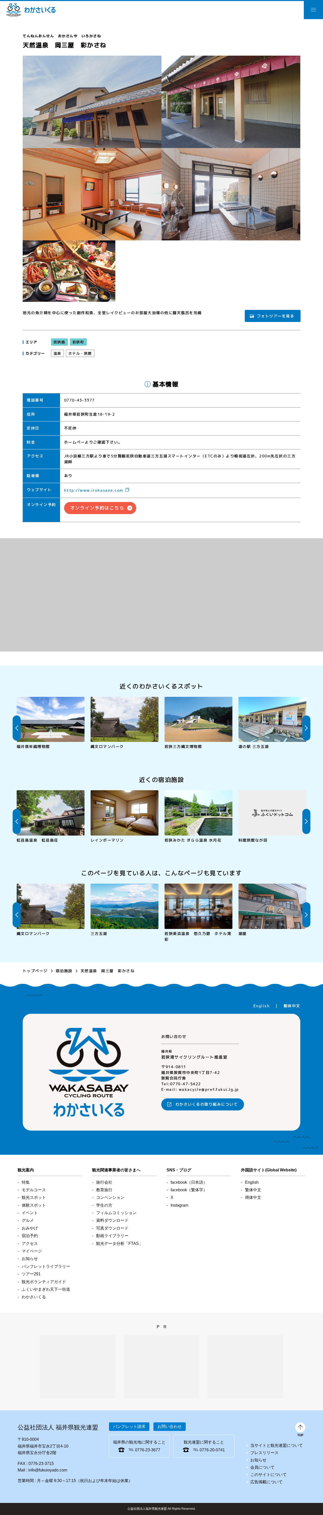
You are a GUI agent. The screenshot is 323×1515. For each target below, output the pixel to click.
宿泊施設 (64, 970)
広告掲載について (266, 1482)
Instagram (179, 1205)
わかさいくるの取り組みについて (206, 1104)
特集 (26, 1182)
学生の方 (104, 1205)
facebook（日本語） (189, 1182)
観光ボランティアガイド (44, 1282)
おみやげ (30, 1228)
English (261, 1006)
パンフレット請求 (129, 1426)
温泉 (57, 353)
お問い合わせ (169, 1426)
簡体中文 (253, 1197)
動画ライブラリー (112, 1236)
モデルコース (34, 1190)
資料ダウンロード (112, 1220)
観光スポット (34, 1197)
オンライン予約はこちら (97, 508)
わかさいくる (31, 10)
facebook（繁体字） (189, 1190)
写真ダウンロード (112, 1228)
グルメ (28, 1220)
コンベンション (110, 1197)
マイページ (32, 1251)
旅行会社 (104, 1182)
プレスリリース (264, 1453)
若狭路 (59, 342)
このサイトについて (268, 1474)
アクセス (30, 1243)
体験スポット (34, 1205)
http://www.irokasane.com (93, 490)
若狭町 (78, 342)
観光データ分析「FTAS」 (119, 1243)
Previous (17, 728)
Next (306, 728)
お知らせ (30, 1258)
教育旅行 (104, 1190)
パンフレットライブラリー (46, 1266)
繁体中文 (292, 1006)
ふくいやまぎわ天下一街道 (46, 1289)
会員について (262, 1467)
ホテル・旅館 (80, 353)
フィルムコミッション (116, 1213)
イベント (30, 1213)
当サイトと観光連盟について (276, 1445)
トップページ (35, 970)
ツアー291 (31, 1274)
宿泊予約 (30, 1236)
